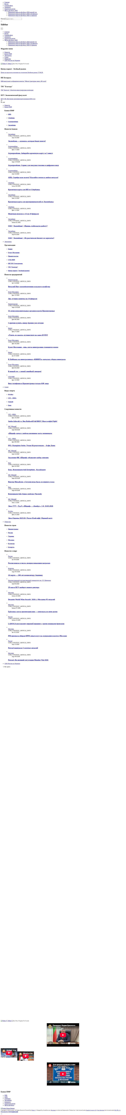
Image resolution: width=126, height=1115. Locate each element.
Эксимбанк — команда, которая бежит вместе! (27, 141)
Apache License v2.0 (91, 1110)
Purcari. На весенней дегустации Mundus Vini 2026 (28, 660)
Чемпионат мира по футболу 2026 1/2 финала (22, 15)
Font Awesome (100, 1110)
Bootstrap (53, 1110)
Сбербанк (11, 118)
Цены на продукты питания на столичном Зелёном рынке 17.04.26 (22, 72)
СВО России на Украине (12, 60)
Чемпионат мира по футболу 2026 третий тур (22, 12)
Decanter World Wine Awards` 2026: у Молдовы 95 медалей (31, 599)
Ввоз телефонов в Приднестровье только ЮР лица (28, 383)
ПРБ (9, 114)
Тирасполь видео (9, 9)
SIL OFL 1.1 (117, 1110)
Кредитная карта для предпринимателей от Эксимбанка (31, 202)
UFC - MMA (12, 398)
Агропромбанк (13, 121)
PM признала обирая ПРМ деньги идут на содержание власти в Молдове (37, 636)
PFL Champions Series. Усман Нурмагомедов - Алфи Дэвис (31, 445)
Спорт (6, 57)
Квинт (10, 249)
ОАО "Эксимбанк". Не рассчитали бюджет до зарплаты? (31, 238)
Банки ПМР (8, 54)
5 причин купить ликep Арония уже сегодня (26, 323)
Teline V (33, 1110)
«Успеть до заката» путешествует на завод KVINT (28, 335)
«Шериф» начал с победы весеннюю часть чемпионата (30, 433)
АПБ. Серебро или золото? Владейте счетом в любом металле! (33, 177)
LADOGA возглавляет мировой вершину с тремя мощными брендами (36, 624)
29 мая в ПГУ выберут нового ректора (23, 587)
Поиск (3, 19)
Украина (11, 536)
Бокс (9, 405)
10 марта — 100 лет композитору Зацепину (25, 575)
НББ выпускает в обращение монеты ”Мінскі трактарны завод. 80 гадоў (23, 81)
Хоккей (10, 402)
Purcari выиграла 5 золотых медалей (23, 648)
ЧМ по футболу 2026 (11, 10)
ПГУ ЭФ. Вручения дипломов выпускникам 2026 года (18, 99)
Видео (6, 4)
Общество (7, 59)
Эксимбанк (12, 125)
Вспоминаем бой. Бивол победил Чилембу (25, 494)
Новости (7, 52)
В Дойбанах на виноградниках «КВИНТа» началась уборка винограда (37, 359)
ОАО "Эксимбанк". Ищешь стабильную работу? (28, 226)
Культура (11, 543)
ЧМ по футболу (9, 1105)
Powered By (9, 1112)
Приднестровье (13, 529)
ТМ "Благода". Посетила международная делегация (17, 90)
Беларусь (11, 547)
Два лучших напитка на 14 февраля (22, 299)
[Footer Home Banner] (8, 1108)
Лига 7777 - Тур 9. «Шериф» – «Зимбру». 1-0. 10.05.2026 (30, 506)
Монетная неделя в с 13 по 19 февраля (23, 214)
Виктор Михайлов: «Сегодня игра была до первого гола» (31, 482)
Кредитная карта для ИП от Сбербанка (24, 190)
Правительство (13, 256)
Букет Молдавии (13, 252)
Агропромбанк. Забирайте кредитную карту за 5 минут (30, 153)
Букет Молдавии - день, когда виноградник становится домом (33, 347)
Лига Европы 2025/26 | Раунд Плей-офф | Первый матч (30, 518)
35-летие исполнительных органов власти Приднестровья (31, 311)
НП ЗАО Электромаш (15, 263)
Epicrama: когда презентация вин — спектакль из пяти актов (32, 612)
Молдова (11, 540)
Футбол (10, 394)
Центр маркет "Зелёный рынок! (19, 270)
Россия (10, 532)
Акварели (7, 7)
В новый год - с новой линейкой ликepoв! (24, 371)
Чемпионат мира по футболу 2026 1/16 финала (22, 14)
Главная (6, 2)
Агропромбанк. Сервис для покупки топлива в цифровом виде (33, 165)
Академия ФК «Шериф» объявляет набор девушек (28, 458)
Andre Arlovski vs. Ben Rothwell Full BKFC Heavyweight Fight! (32, 421)
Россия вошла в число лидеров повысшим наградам (29, 563)
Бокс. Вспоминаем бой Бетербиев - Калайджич (27, 470)
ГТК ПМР (11, 260)
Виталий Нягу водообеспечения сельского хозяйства (29, 287)
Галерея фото (8, 5)
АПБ (5, 1097)
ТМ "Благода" (13, 267)
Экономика (8, 55)
